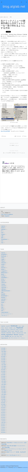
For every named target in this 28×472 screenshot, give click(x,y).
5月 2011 (3, 430)
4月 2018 (3, 409)
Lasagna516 (4, 271)
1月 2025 (3, 363)
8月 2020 (3, 404)
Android (3, 227)
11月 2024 (3, 366)
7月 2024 (3, 373)
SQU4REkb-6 (4, 277)
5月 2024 (3, 374)
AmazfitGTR (3, 254)
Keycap (2, 269)
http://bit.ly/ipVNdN (5, 131)
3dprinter (3, 226)
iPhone (2, 309)
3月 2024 (3, 376)
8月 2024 (3, 371)
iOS (2, 241)
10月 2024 (3, 368)
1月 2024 (3, 379)
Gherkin (3, 264)
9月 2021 (3, 402)
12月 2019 (3, 406)
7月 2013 (3, 411)
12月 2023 (3, 381)
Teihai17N (3, 282)
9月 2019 (3, 407)
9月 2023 (3, 386)
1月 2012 (3, 421)
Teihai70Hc (3, 287)
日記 (2, 242)
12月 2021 (3, 401)
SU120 (2, 279)
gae (2, 304)
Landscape (24, 467)
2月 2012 (3, 419)
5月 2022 (3, 397)
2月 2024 (3, 378)
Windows (4, 136)
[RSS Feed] (21, 2)
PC (11, 17)
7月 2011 (3, 427)
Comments (18, 136)
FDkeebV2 (3, 262)
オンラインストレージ (6, 314)
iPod (2, 310)
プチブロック (4, 315)
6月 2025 (3, 356)
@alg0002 (7, 216)
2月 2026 (3, 350)
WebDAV (3, 294)
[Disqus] (14, 180)
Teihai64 (3, 284)
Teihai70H (3, 286)
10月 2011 (3, 422)
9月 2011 (3, 424)
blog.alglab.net (14, 6)
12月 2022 (3, 391)
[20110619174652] (14, 112)
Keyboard (3, 229)
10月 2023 (3, 384)
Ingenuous (15, 467)
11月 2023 (3, 383)
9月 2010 (3, 432)
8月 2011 (3, 425)
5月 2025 (3, 358)
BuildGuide (3, 256)
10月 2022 (3, 394)
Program (3, 234)
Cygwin (2, 259)
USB (2, 236)
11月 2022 (3, 392)
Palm (2, 232)
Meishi (2, 274)
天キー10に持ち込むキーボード (14, 455)
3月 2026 (3, 348)
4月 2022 (3, 399)
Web (2, 237)
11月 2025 (3, 353)
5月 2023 (3, 389)
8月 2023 (3, 388)
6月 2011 (3, 429)
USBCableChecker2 (5, 290)
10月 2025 (3, 355)
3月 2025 (3, 359)
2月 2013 (3, 414)
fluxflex (2, 302)
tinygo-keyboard (4, 312)
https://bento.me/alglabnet (7, 214)
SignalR (3, 281)
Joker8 (2, 266)
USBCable (3, 289)
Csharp (2, 257)
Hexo (7, 467)
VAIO (2, 292)
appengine (3, 299)
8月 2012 (3, 416)
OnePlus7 (3, 276)
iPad (2, 307)
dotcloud (3, 300)
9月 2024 (3, 369)
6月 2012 (3, 417)
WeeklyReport (4, 239)
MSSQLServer (4, 272)
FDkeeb (3, 261)
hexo (2, 305)
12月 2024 (3, 364)
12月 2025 (3, 351)
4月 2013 (3, 412)
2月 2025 (3, 361)
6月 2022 (3, 396)
